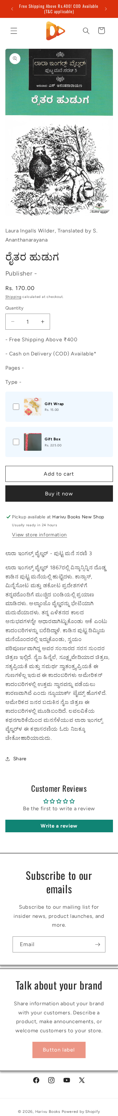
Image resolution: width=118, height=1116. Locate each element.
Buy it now (59, 493)
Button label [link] (59, 1049)
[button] (13, 30)
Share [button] (19, 759)
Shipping (13, 297)
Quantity (14, 308)
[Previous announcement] (12, 9)
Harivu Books (47, 1111)
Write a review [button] (59, 826)
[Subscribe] (97, 944)
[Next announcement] (106, 9)
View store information (39, 535)
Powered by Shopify (81, 1111)
